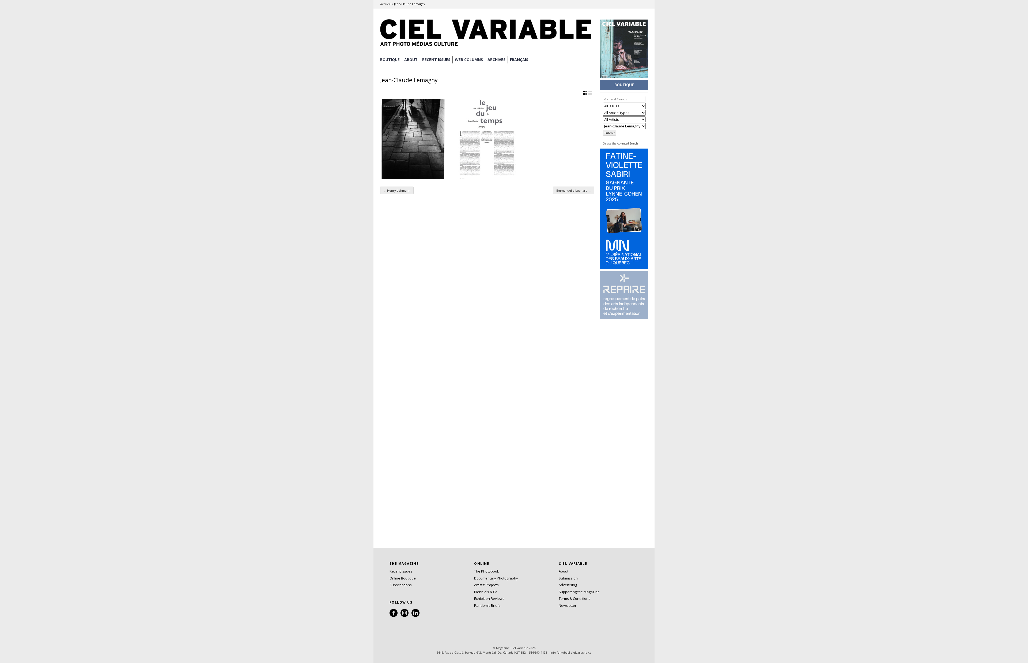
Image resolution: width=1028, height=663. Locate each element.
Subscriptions (401, 584)
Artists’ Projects (486, 584)
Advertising (568, 584)
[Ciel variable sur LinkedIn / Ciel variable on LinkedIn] (415, 615)
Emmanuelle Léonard (573, 190)
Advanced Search (627, 143)
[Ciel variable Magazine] (487, 47)
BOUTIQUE (390, 59)
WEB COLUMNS (469, 59)
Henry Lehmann (396, 190)
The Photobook (486, 571)
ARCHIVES (496, 59)
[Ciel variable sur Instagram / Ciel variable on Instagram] (404, 615)
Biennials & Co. (486, 591)
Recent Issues (401, 571)
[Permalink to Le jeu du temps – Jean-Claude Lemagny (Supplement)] (486, 139)
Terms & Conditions (574, 598)
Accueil (385, 4)
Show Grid (585, 93)
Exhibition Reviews (489, 598)
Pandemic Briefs (487, 605)
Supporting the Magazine (579, 591)
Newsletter (567, 605)
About (411, 59)
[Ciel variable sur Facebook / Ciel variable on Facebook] (394, 615)
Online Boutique (403, 578)
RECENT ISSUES (436, 59)
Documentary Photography (496, 578)
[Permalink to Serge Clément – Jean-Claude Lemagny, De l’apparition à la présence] (413, 139)
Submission (568, 578)
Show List (590, 93)
